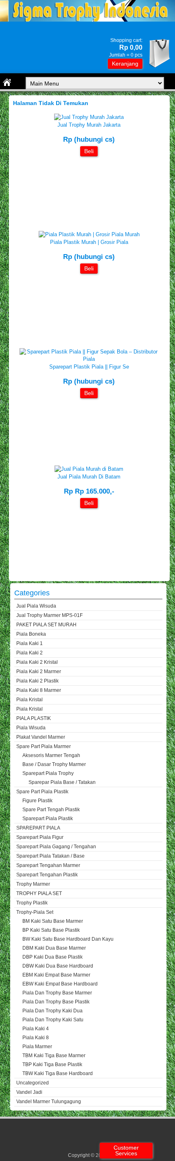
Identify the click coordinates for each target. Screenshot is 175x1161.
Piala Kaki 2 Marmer (38, 671)
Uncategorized (32, 1083)
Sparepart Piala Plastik (47, 818)
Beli (89, 151)
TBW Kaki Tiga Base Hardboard (57, 1073)
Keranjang (125, 63)
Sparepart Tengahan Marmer (48, 865)
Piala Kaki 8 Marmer (38, 690)
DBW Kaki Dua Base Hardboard (57, 966)
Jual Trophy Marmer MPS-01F (49, 615)
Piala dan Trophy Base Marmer (57, 993)
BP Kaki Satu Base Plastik (51, 930)
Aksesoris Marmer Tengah (51, 755)
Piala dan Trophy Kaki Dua (52, 1011)
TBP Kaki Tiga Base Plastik (52, 1064)
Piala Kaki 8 (35, 1037)
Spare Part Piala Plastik (42, 791)
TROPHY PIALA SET (39, 893)
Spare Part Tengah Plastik (51, 809)
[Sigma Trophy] (87, 20)
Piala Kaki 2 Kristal (37, 662)
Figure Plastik (37, 800)
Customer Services (126, 1150)
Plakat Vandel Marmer (40, 737)
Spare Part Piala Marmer (43, 746)
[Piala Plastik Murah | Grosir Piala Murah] (89, 234)
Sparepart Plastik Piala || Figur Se (89, 367)
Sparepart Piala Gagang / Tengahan (56, 846)
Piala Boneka (31, 634)
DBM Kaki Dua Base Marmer (54, 948)
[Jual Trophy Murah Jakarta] (89, 117)
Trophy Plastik (32, 903)
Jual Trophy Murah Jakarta (88, 125)
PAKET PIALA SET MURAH (46, 625)
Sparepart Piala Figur (39, 837)
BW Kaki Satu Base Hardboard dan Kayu (68, 939)
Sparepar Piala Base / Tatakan (62, 782)
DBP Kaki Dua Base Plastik (52, 957)
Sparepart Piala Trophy (48, 773)
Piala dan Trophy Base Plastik (56, 1002)
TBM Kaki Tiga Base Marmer (53, 1055)
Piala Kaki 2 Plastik (37, 681)
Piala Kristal (29, 699)
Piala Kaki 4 (35, 1029)
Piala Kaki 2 (29, 653)
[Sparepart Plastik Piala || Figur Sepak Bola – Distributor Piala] (89, 359)
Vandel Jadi (29, 1092)
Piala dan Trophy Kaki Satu (52, 1020)
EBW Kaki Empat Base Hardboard (60, 984)
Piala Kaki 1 (29, 643)
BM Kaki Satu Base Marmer (52, 921)
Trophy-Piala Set (34, 912)
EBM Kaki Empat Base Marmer (56, 975)
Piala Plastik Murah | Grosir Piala (89, 242)
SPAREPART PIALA (38, 828)
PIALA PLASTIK (33, 718)
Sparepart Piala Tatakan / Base (50, 856)
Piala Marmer (37, 1046)
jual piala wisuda (36, 606)
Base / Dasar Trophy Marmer (54, 764)
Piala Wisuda (31, 728)
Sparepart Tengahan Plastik (47, 875)
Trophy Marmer (33, 884)
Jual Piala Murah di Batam (88, 477)
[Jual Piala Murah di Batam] (89, 469)
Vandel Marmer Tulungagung (48, 1101)
